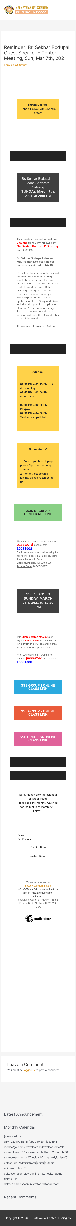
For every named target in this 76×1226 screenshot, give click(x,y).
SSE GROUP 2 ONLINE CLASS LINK (38, 713)
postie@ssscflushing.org (38, 885)
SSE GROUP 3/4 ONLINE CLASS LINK (38, 739)
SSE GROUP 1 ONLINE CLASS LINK (38, 687)
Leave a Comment (15, 64)
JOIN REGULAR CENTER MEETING (38, 513)
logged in (29, 1070)
